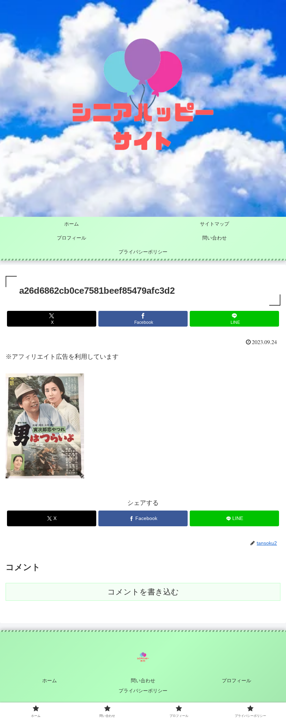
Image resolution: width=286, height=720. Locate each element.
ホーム (49, 680)
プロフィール (236, 680)
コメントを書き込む (143, 591)
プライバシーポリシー (143, 690)
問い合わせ (143, 680)
